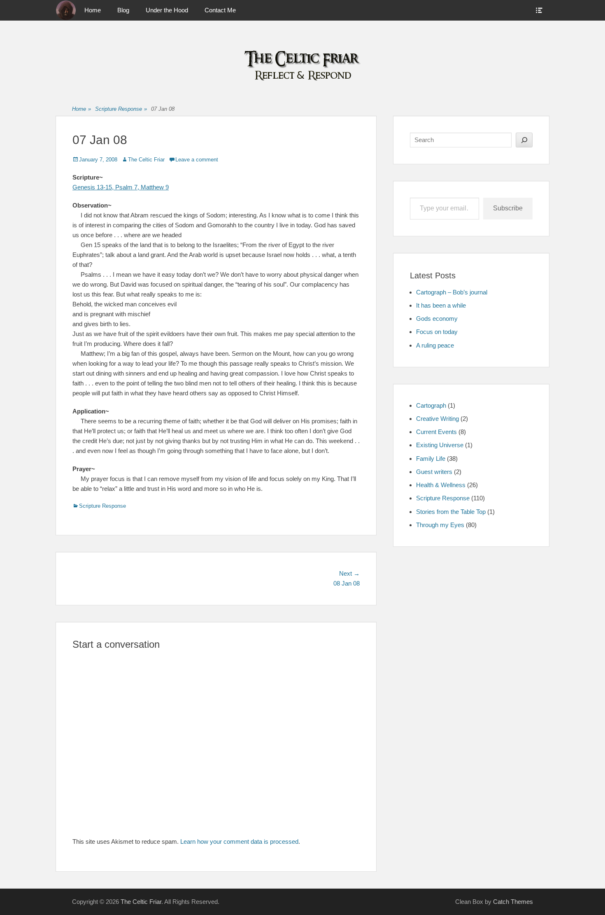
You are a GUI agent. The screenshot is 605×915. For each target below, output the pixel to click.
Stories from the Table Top (451, 511)
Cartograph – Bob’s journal (451, 292)
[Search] (524, 140)
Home (92, 10)
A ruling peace (435, 345)
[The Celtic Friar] (66, 10)
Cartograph (431, 405)
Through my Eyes (440, 524)
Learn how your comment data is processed (239, 841)
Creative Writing (437, 418)
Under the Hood (167, 10)
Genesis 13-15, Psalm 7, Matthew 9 (120, 187)
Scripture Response (121, 109)
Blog (123, 10)
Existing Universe (439, 444)
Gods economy (437, 318)
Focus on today (437, 331)
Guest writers (434, 471)
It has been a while (441, 305)
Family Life (430, 458)
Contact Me (220, 10)
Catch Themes (513, 901)
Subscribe (508, 208)
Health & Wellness (440, 484)
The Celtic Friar (146, 159)
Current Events (436, 431)
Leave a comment (196, 159)
